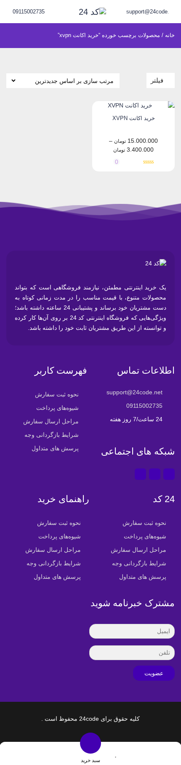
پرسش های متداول (55, 448)
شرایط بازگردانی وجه (51, 434)
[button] (38, 753)
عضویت (153, 673)
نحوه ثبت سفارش (57, 394)
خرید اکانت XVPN (133, 118)
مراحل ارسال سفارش (51, 421)
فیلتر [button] (157, 80)
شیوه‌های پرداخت (57, 407)
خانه (170, 35)
